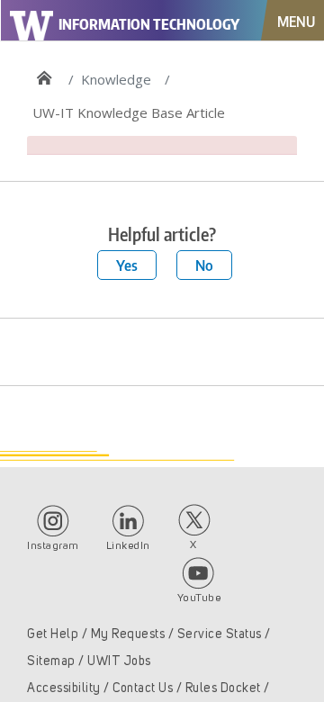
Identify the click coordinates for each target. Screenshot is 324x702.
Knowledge (116, 79)
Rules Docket (223, 688)
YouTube (199, 598)
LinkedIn (128, 546)
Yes (127, 264)
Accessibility (64, 688)
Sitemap (51, 661)
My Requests (128, 634)
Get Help (52, 634)
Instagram (53, 546)
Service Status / (224, 634)
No (204, 264)
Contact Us (142, 688)
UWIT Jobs (119, 661)
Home (43, 73)
